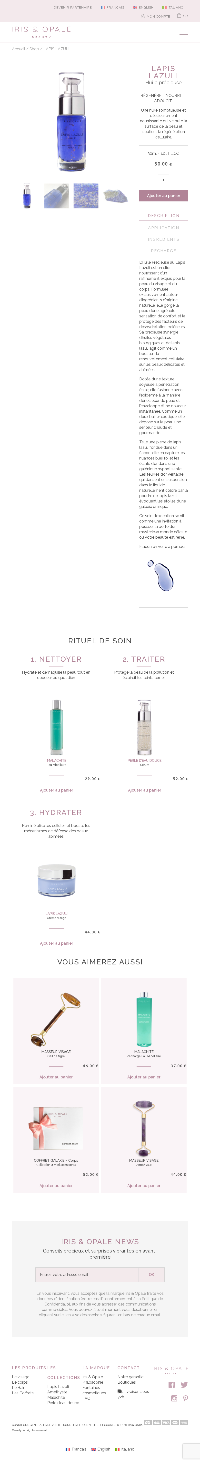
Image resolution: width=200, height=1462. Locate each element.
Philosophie (92, 1382)
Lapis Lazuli (58, 1386)
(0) (185, 16)
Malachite (56, 1397)
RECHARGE (163, 251)
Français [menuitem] (115, 7)
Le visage (20, 1377)
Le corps (20, 1382)
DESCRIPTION (164, 215)
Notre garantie (130, 1377)
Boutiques (127, 1382)
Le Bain (18, 1387)
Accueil (18, 49)
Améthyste (57, 1392)
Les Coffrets (23, 1393)
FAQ (86, 1398)
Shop (34, 49)
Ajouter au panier (163, 195)
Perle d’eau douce (63, 1402)
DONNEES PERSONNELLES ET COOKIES (89, 1425)
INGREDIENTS (164, 239)
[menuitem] (111, 7)
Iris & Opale (92, 1377)
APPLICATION (163, 228)
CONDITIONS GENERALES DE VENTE (36, 1425)
